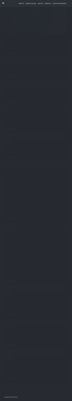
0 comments (30, 170)
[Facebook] (57, 397)
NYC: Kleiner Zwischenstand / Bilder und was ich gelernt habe (35, 146)
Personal (29, 142)
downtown (56, 115)
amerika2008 (48, 66)
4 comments (35, 115)
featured (24, 115)
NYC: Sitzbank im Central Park (20, 93)
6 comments (36, 142)
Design (53, 359)
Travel (23, 66)
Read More (11, 53)
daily (50, 359)
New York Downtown (16, 122)
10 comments (36, 328)
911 (39, 66)
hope (53, 66)
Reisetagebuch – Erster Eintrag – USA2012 (26, 40)
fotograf (57, 359)
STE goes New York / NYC (17, 332)
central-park (52, 89)
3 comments (31, 36)
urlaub (61, 66)
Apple (56, 295)
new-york (15, 361)
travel (42, 36)
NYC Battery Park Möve (17, 174)
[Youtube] (67, 397)
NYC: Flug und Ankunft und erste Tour (24, 301)
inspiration (61, 359)
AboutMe (24, 36)
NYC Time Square (14, 236)
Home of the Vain (14, 365)
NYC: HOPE (10, 71)
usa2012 (47, 36)
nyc (40, 36)
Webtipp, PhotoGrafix (30, 359)
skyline (63, 115)
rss (26, 361)
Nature (23, 170)
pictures (20, 297)
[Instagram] (63, 397)
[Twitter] (60, 397)
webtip (28, 361)
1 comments (30, 66)
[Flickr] (53, 397)
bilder (59, 295)
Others (23, 359)
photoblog (15, 297)
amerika (42, 66)
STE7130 (16, 36)
